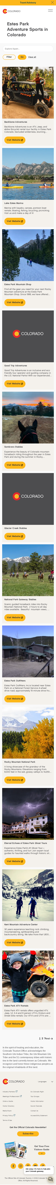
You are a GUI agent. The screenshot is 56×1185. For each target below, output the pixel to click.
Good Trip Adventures (15, 366)
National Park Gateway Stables (20, 600)
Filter (9, 57)
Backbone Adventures (15, 122)
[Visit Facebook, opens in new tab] (13, 1166)
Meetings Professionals (11, 1096)
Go (22, 57)
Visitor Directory (8, 1106)
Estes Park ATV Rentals (16, 1006)
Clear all (32, 57)
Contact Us (34, 1111)
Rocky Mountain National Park (19, 762)
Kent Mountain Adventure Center (21, 925)
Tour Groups (35, 1096)
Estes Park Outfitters (14, 681)
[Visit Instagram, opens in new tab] (20, 1166)
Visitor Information (37, 1101)
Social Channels (36, 1106)
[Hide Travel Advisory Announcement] (52, 2)
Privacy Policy (8, 1115)
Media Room (7, 1111)
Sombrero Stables (13, 447)
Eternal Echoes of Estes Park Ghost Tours (25, 843)
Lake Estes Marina (13, 203)
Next (47, 1038)
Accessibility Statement (39, 1115)
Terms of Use (7, 1120)
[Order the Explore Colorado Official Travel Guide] (41, 1153)
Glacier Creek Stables (15, 528)
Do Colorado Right (37, 1091)
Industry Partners (9, 1091)
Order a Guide (8, 1101)
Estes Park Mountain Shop (17, 284)
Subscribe (28, 1134)
